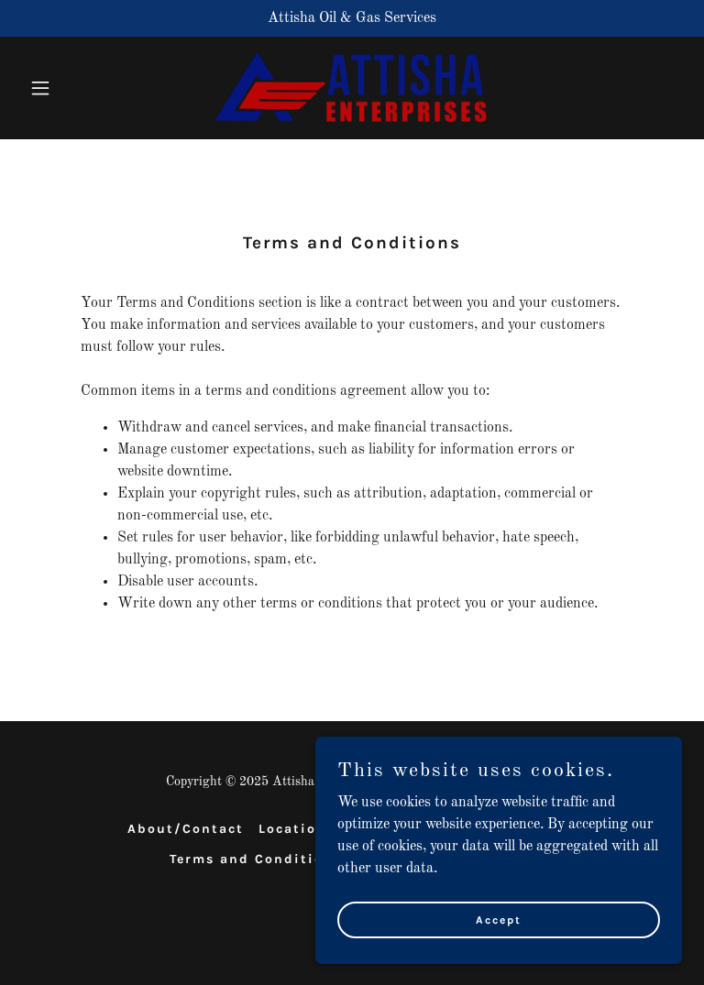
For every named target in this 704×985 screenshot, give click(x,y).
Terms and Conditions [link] (256, 859)
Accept (499, 919)
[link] (352, 88)
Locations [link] (296, 829)
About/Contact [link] (185, 829)
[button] (71, 88)
